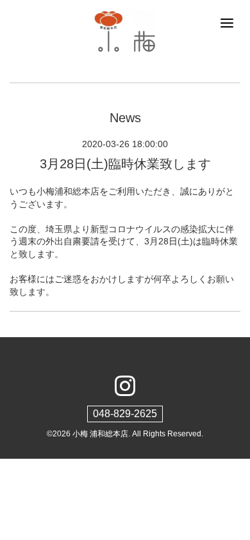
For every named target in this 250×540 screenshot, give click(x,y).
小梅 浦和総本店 (100, 433)
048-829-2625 (125, 413)
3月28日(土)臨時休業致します (125, 164)
